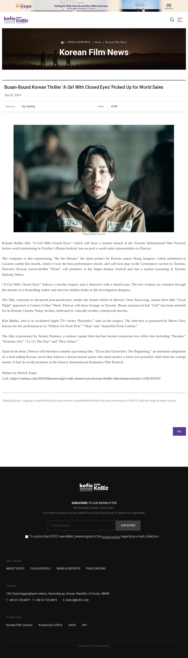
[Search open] (172, 20)
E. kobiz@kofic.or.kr (76, 600)
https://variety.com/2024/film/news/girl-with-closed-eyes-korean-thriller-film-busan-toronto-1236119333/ (86, 378)
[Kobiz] (22, 20)
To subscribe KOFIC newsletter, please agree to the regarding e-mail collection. (94, 536)
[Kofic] (10, 20)
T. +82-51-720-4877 (18, 600)
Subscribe (128, 525)
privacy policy (111, 536)
